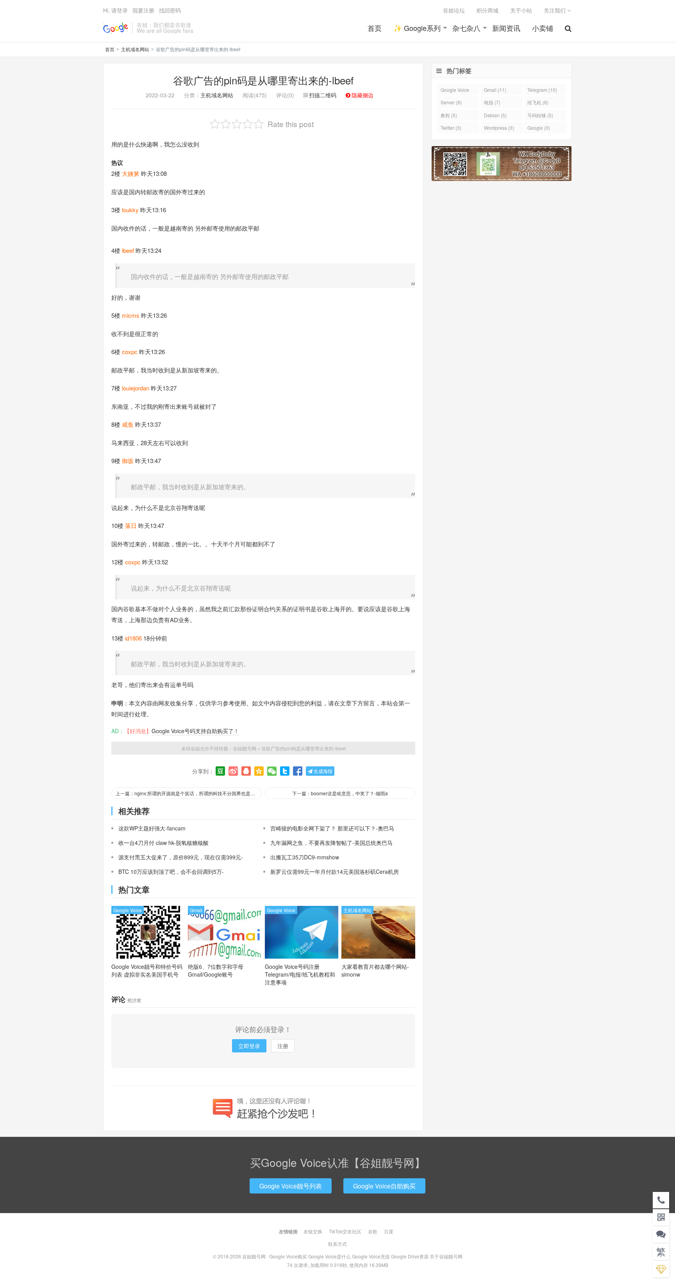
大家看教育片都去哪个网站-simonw (375, 970)
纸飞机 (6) (537, 102)
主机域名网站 (135, 49)
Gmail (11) (495, 89)
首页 (375, 28)
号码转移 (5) (540, 115)
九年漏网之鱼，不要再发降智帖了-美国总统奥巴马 (331, 842)
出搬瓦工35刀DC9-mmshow (304, 857)
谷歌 (372, 1231)
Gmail (196, 910)
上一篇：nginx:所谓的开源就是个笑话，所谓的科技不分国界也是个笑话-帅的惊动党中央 (189, 793)
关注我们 (555, 10)
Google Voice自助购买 (384, 1185)
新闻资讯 (506, 28)
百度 (388, 1231)
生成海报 (322, 771)
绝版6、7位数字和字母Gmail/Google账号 (215, 970)
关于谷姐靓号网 (446, 1256)
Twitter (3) (451, 127)
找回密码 (170, 10)
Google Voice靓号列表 (290, 1185)
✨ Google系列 (417, 28)
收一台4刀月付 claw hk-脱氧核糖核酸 (163, 842)
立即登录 (249, 1046)
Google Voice (127, 910)
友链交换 (313, 1231)
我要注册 (143, 10)
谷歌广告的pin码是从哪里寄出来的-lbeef (263, 80)
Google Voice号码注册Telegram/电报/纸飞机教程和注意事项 (300, 974)
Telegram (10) (542, 89)
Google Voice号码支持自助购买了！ (195, 731)
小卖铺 (542, 28)
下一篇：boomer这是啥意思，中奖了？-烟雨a (340, 793)
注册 (282, 1046)
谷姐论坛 (454, 10)
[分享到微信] (272, 771)
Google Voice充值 (371, 1256)
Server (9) (451, 102)
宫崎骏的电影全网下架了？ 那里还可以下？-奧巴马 (332, 828)
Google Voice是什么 (329, 1256)
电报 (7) (492, 102)
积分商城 (487, 10)
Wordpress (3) (499, 127)
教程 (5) (449, 115)
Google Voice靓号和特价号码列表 (146, 970)
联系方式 (337, 1243)
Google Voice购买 (288, 1256)
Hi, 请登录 (115, 10)
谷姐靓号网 (115, 27)
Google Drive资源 (410, 1256)
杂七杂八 (466, 28)
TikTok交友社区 (345, 1231)
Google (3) (538, 127)
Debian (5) (495, 115)
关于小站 (521, 10)
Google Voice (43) (455, 90)
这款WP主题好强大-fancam (152, 828)
